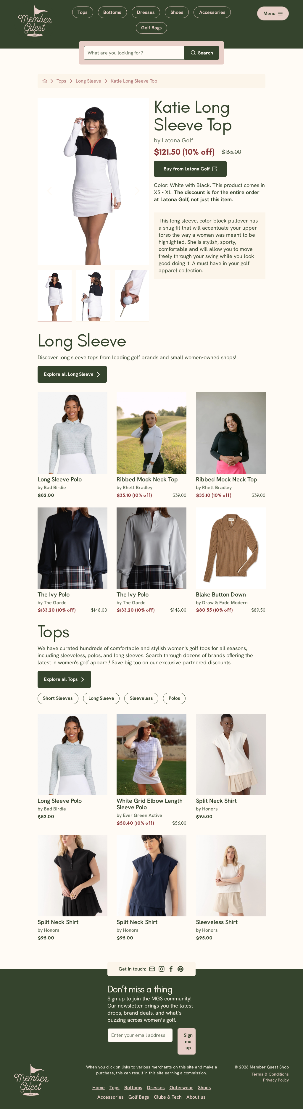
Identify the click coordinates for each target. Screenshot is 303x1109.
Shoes (176, 12)
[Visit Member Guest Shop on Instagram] (161, 969)
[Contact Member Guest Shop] (152, 969)
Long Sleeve (101, 698)
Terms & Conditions (270, 1074)
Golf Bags (151, 28)
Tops (83, 12)
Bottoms (112, 12)
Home (98, 1087)
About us (196, 1097)
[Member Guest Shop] (35, 32)
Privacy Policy (276, 1080)
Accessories (212, 12)
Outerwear (181, 1087)
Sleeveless (141, 698)
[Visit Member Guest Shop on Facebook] (171, 969)
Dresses (146, 12)
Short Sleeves (58, 698)
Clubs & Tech (168, 1097)
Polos (174, 698)
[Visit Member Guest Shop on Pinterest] (180, 969)
